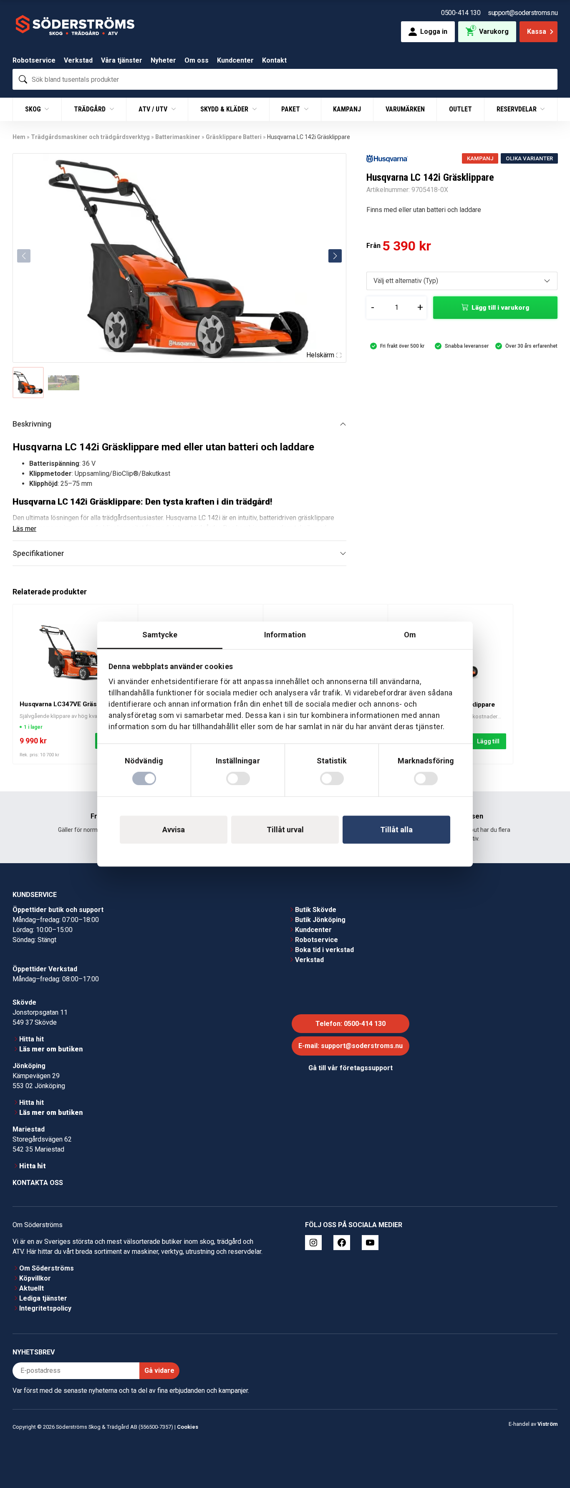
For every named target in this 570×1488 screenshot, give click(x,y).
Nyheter (163, 60)
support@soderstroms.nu (522, 13)
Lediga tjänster (43, 1298)
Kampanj (347, 109)
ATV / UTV (154, 109)
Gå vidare (159, 1370)
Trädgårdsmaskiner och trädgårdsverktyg (90, 137)
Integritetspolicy (45, 1308)
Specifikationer (38, 553)
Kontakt (274, 60)
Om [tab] (410, 634)
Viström (547, 1423)
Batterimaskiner (177, 137)
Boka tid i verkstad (324, 950)
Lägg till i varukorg (500, 307)
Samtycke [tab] (160, 634)
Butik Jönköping (320, 920)
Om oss (196, 60)
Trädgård (90, 109)
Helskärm (320, 355)
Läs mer (24, 529)
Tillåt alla (396, 829)
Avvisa (173, 829)
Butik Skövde (315, 910)
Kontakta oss (38, 1183)
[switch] (238, 778)
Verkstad (78, 60)
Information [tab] (285, 634)
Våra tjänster (121, 60)
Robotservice (34, 60)
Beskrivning (32, 423)
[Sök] (23, 79)
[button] (335, 256)
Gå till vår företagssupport (350, 1068)
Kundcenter (235, 60)
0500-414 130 (460, 13)
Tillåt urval (285, 829)
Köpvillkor (35, 1278)
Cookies (187, 1427)
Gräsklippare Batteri (234, 137)
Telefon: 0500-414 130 (350, 1024)
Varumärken (405, 109)
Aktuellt (31, 1288)
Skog (34, 109)
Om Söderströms (46, 1268)
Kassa (536, 31)
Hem (19, 137)
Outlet (460, 109)
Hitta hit (31, 1039)
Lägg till (488, 741)
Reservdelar (517, 109)
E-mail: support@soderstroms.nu (350, 1046)
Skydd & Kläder (225, 109)
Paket (291, 109)
